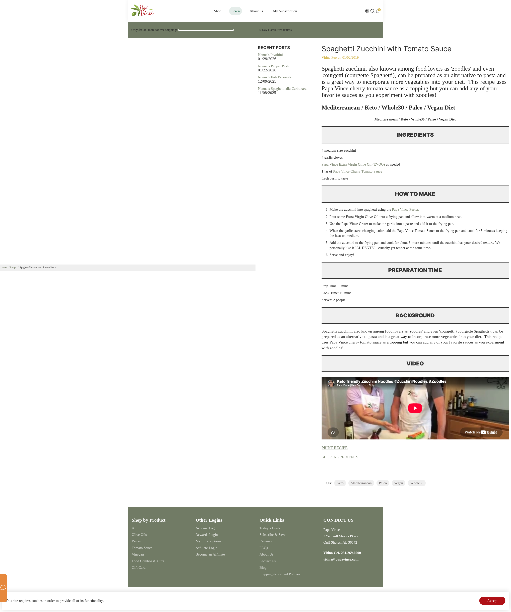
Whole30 (416, 483)
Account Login (206, 528)
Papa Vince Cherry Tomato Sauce (357, 171)
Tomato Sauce (142, 548)
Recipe (13, 267)
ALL (135, 528)
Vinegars (138, 554)
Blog (262, 568)
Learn (235, 11)
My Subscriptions (208, 541)
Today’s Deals (269, 528)
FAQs (263, 548)
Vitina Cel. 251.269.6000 (342, 553)
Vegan (398, 483)
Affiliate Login (206, 548)
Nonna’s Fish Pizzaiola (274, 77)
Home (4, 267)
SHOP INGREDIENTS (340, 457)
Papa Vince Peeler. (406, 209)
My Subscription (285, 11)
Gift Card (139, 568)
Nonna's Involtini (270, 55)
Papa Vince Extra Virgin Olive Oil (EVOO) (353, 164)
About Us (266, 554)
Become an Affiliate (210, 554)
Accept (492, 601)
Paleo (383, 483)
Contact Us (267, 561)
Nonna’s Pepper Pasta (273, 66)
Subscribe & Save (272, 535)
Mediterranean (361, 483)
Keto (340, 483)
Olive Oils (139, 535)
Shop (217, 11)
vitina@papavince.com (340, 559)
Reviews (265, 541)
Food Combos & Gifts (148, 561)
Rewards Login (207, 535)
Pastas (136, 541)
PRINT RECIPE (335, 447)
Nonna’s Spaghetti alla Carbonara (282, 89)
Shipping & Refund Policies (279, 574)
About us (256, 11)
